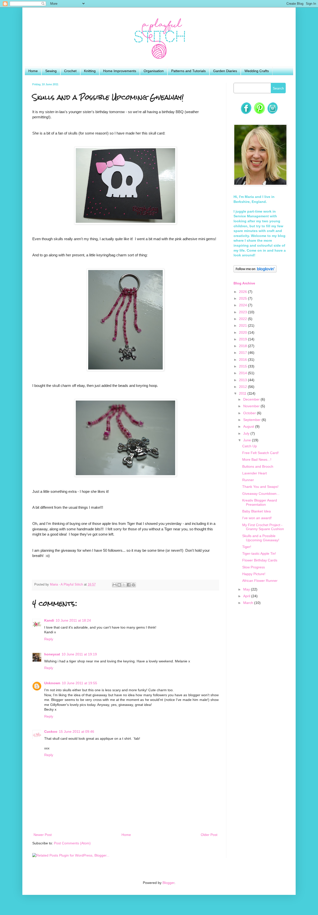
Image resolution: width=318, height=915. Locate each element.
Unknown (52, 683)
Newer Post (43, 835)
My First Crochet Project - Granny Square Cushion (263, 527)
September (252, 420)
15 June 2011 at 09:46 (76, 731)
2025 (243, 298)
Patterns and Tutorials (188, 71)
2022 (243, 319)
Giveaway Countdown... (260, 494)
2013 (243, 380)
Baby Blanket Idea (256, 511)
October (250, 413)
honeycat (52, 654)
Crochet (70, 71)
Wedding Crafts (256, 71)
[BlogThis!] (119, 584)
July (246, 433)
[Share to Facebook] (128, 584)
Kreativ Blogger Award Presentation (259, 502)
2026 (243, 292)
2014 (243, 373)
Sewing (51, 71)
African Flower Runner (260, 581)
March (248, 603)
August (249, 426)
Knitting (90, 71)
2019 (243, 339)
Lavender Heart (254, 473)
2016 (243, 360)
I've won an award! (257, 518)
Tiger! (246, 547)
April (247, 596)
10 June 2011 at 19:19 (79, 654)
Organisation (154, 71)
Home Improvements (119, 71)
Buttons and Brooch (257, 466)
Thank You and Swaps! (260, 487)
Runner (248, 480)
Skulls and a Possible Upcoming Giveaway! (260, 538)
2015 (243, 366)
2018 (243, 346)
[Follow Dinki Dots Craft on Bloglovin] (255, 271)
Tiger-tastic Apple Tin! (259, 553)
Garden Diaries (225, 71)
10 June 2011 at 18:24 (73, 620)
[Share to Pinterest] (133, 584)
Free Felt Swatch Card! (260, 453)
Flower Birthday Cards (259, 560)
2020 (243, 332)
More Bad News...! (256, 459)
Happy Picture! (253, 574)
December (252, 399)
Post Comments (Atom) (72, 843)
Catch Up (249, 446)
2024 (243, 305)
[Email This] (114, 584)
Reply (48, 639)
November (252, 406)
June (247, 440)
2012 (243, 387)
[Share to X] (123, 584)
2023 (243, 312)
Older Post (209, 835)
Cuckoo (50, 731)
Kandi (49, 620)
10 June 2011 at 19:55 (79, 683)
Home (33, 71)
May (247, 589)
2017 (243, 353)
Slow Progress (253, 567)
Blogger (168, 883)
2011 (243, 393)
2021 (243, 325)
